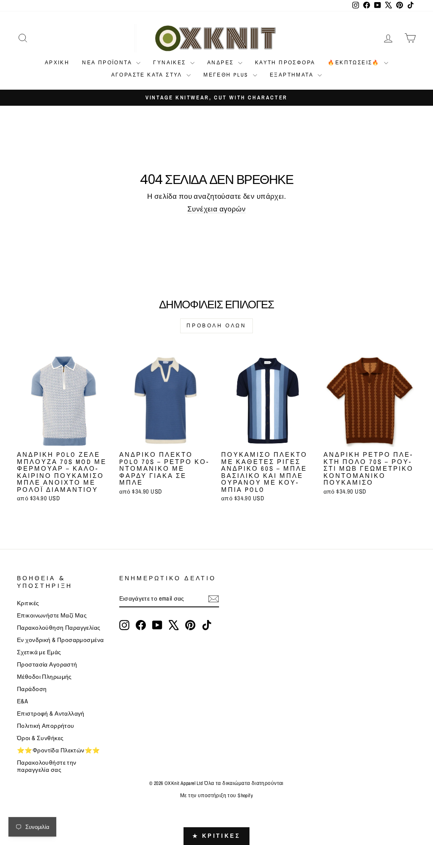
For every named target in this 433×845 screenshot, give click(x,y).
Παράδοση (32, 689)
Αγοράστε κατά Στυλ (148, 74)
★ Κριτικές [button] (216, 836)
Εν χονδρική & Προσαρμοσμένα (60, 640)
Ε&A (22, 701)
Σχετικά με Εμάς (39, 652)
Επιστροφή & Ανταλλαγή (51, 713)
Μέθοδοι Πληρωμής (44, 676)
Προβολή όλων (216, 325)
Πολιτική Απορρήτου (45, 726)
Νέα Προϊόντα (108, 62)
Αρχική (57, 62)
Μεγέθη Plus (227, 74)
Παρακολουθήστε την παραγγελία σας (47, 766)
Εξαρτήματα (292, 74)
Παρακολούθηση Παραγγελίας (59, 627)
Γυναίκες (170, 62)
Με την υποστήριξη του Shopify (216, 795)
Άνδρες (221, 62)
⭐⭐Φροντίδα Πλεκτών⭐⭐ (58, 750)
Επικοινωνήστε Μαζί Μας (52, 615)
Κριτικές (28, 603)
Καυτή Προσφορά (285, 62)
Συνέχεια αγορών (216, 209)
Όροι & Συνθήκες (40, 738)
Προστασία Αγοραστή (47, 664)
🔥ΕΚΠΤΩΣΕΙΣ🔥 (355, 62)
